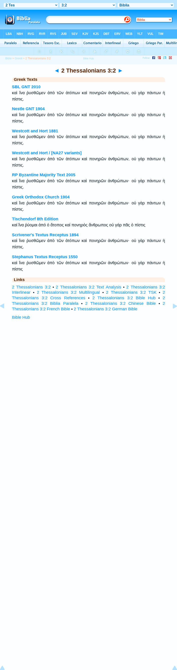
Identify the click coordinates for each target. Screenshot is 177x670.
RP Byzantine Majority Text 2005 (43, 175)
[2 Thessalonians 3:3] (171, 316)
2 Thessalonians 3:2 (31, 287)
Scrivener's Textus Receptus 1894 (45, 235)
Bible (8, 58)
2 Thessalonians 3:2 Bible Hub (124, 298)
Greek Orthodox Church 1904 (41, 197)
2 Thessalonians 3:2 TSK (131, 292)
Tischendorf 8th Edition (35, 219)
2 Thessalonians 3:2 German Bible (105, 309)
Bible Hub (21, 317)
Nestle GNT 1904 (28, 108)
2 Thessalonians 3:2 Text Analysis (88, 287)
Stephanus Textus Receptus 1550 (45, 257)
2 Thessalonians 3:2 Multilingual (68, 292)
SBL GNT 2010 (26, 87)
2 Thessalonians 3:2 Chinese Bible (120, 303)
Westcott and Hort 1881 (35, 131)
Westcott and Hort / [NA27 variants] (47, 153)
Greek (18, 58)
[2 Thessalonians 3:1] (6, 316)
